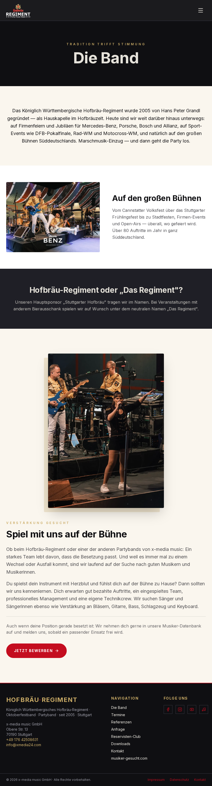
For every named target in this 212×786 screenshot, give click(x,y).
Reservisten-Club (126, 736)
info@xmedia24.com (23, 745)
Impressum (156, 780)
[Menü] (200, 10)
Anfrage (118, 729)
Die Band (119, 707)
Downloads (120, 744)
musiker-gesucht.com (129, 758)
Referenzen (121, 722)
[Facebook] (168, 709)
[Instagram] (180, 709)
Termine (118, 715)
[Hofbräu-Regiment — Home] (18, 10)
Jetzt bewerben (33, 650)
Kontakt (117, 751)
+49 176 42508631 (22, 739)
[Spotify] (203, 709)
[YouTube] (191, 709)
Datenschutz (179, 780)
